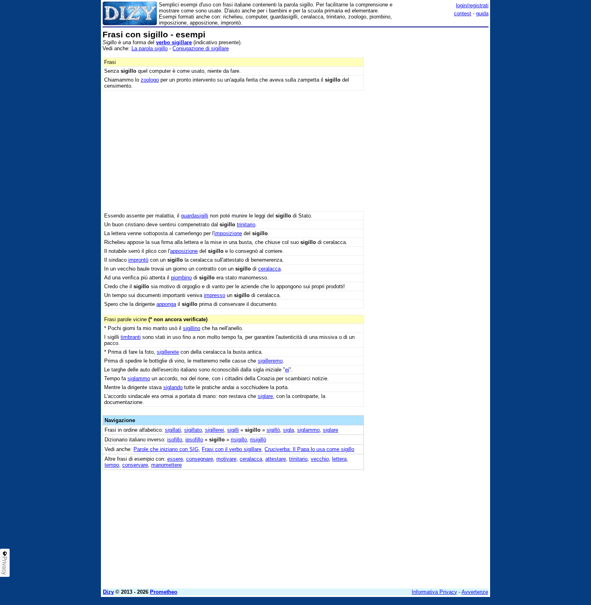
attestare (275, 459)
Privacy (5, 565)
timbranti (131, 337)
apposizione (184, 251)
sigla (288, 430)
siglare (265, 396)
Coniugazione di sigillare (200, 48)
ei (287, 370)
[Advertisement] (428, 150)
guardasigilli (194, 216)
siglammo (138, 378)
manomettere (166, 465)
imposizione (228, 233)
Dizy (108, 592)
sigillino (191, 328)
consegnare (199, 459)
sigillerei (214, 430)
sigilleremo (270, 361)
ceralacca (269, 269)
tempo (112, 465)
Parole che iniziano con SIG (166, 449)
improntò (138, 260)
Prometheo (163, 592)
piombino (181, 278)
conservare (135, 465)
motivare (226, 459)
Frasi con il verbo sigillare (231, 449)
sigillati (173, 430)
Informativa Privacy (434, 592)
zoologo (150, 80)
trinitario (246, 224)
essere (175, 459)
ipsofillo (194, 440)
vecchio (320, 459)
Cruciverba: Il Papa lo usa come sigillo (309, 449)
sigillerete (168, 352)
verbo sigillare (174, 42)
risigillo (239, 440)
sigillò (273, 430)
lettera (339, 459)
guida (482, 13)
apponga (166, 304)
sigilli (233, 430)
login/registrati (472, 5)
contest (462, 13)
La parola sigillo (149, 48)
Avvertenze (475, 592)
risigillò (258, 440)
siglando (173, 387)
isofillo (174, 440)
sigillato (193, 430)
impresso (214, 295)
